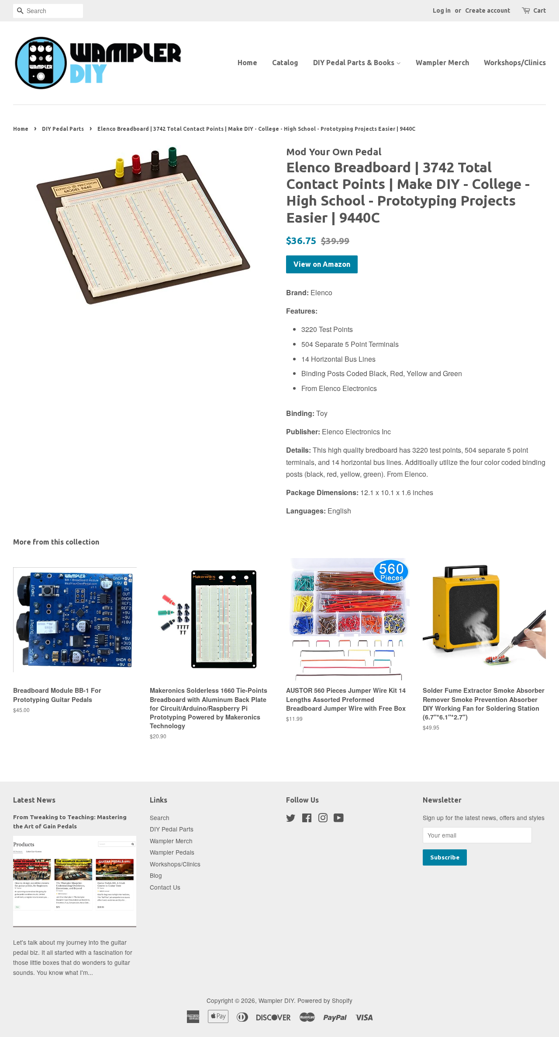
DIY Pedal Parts (63, 129)
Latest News (34, 800)
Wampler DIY (276, 1000)
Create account (487, 10)
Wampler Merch (442, 62)
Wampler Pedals (172, 852)
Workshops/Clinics (515, 62)
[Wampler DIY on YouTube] (339, 819)
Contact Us (165, 887)
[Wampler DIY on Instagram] (323, 819)
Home (247, 62)
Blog (156, 875)
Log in (442, 10)
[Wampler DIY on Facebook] (307, 819)
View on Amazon (321, 264)
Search (159, 817)
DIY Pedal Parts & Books (354, 62)
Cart (539, 10)
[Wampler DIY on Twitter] (291, 819)
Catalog (285, 62)
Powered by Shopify (324, 1000)
